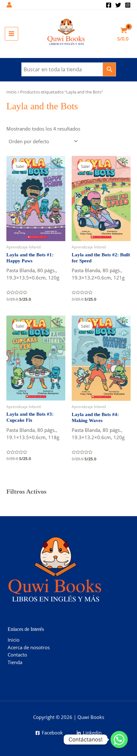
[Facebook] (109, 5)
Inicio (11, 92)
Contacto (17, 654)
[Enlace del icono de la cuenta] (9, 5)
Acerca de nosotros (29, 647)
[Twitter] (118, 5)
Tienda (15, 662)
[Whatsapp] (119, 739)
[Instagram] (128, 5)
